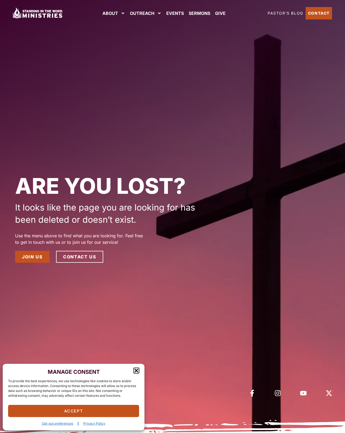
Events (175, 13)
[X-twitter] (329, 393)
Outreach (142, 13)
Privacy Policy (94, 423)
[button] (136, 370)
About (110, 13)
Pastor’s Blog (285, 13)
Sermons (199, 13)
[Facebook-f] (252, 393)
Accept (73, 411)
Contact (319, 13)
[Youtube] (303, 393)
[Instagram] (277, 393)
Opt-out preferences (57, 423)
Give (220, 13)
